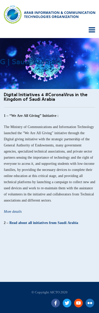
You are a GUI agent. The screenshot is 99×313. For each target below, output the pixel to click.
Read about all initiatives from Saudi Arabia (43, 222)
